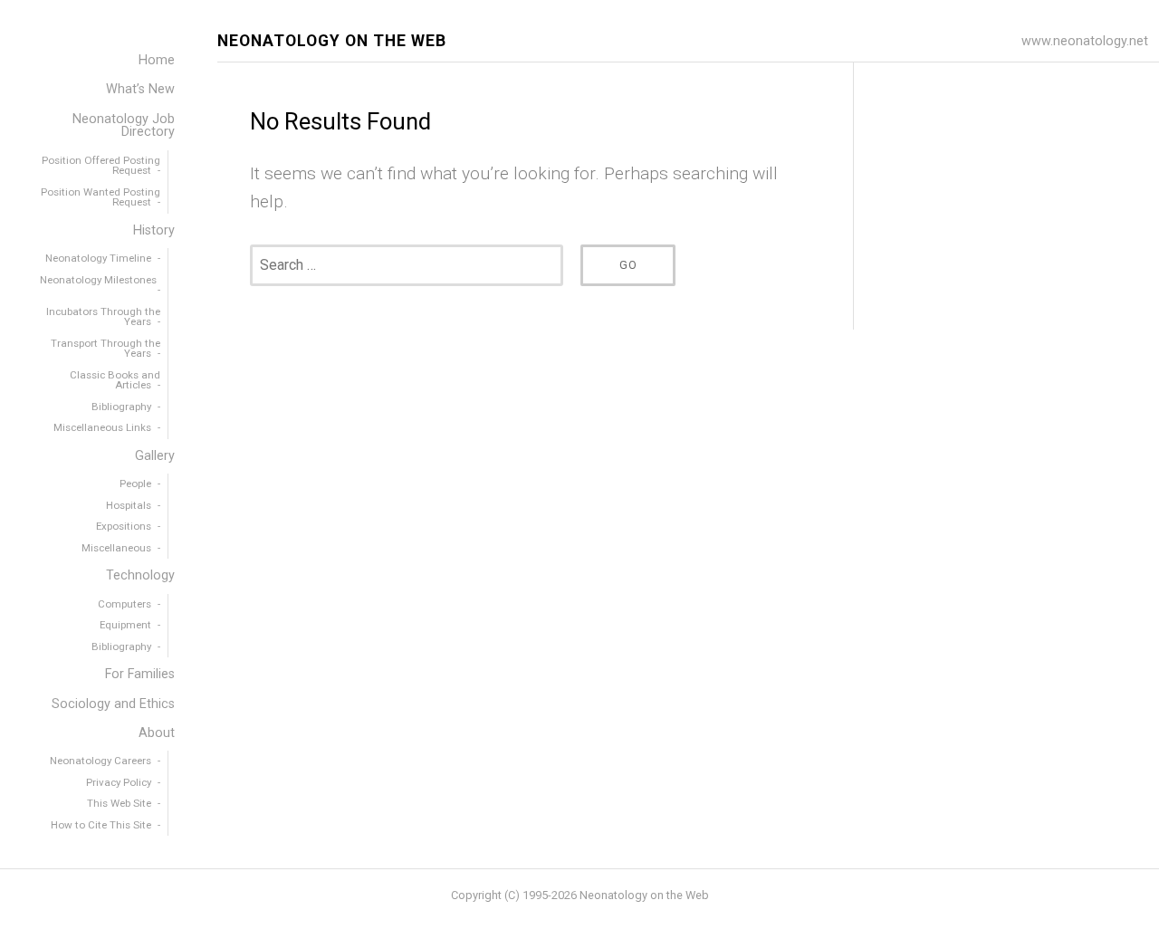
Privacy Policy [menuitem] (118, 782)
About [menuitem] (157, 733)
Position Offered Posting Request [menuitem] (101, 165)
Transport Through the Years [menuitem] (105, 348)
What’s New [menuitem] (140, 89)
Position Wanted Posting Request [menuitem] (100, 197)
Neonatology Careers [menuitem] (100, 760)
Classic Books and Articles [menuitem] (115, 380)
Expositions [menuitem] (123, 526)
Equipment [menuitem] (125, 624)
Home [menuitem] (157, 60)
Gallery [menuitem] (155, 456)
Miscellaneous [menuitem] (116, 547)
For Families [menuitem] (140, 674)
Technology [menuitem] (140, 575)
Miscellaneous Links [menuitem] (102, 427)
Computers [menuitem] (124, 604)
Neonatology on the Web (331, 41)
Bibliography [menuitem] (121, 406)
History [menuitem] (154, 230)
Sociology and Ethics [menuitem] (113, 704)
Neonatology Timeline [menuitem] (98, 258)
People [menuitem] (135, 483)
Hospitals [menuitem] (128, 505)
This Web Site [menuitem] (119, 803)
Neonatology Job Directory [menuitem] (123, 125)
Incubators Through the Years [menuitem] (103, 317)
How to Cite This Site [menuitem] (101, 825)
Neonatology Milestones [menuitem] (98, 279)
